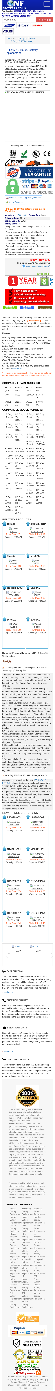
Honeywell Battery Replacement (39, 1262)
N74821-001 (13, 856)
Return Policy (32, 1377)
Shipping (30, 1379)
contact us (17, 368)
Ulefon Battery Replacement (27, 1254)
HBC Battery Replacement (27, 1237)
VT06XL (37, 563)
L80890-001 (37, 825)
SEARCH (45, 20)
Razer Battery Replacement (16, 1254)
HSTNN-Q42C (39, 780)
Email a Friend (15, 198)
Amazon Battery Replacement (27, 1287)
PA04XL (13, 627)
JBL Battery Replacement (27, 1296)
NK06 (7, 395)
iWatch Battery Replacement (39, 1296)
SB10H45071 (27, 11)
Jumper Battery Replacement (16, 1245)
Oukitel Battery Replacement (16, 1228)
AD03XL (43, 13)
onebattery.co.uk (39, 1385)
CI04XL (13, 531)
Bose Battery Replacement (27, 1228)
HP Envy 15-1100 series (19, 500)
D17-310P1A (13, 920)
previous (8, 955)
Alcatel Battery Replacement (39, 1228)
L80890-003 (14, 825)
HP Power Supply (25, 1279)
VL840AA (30, 395)
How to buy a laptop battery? (37, 266)
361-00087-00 (28, 13)
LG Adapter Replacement (39, 1237)
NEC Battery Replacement (39, 1254)
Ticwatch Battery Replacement (16, 1271)
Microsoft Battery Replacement (16, 1262)
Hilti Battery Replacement (39, 1271)
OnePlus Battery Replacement (16, 1287)
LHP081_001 (21, 215)
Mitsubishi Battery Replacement (27, 1262)
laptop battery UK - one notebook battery (14, 5)
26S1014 (17, 11)
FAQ (14, 1379)
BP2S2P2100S (7, 13)
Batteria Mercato (18, 1382)
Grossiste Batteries (36, 1382)
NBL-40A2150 (38, 11)
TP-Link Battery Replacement (27, 1304)
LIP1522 (23, 16)
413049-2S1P (37, 531)
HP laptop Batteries (27, 38)
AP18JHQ (18, 13)
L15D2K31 (15, 16)
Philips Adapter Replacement (16, 1237)
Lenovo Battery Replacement (39, 1287)
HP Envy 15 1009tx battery (22, 41)
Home (9, 38)
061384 (37, 13)
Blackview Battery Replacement (27, 1245)
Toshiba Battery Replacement (39, 1220)
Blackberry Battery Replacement (27, 1211)
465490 (13, 563)
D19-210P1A (37, 920)
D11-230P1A (13, 888)
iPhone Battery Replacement (16, 1211)
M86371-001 (37, 856)
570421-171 (7, 783)
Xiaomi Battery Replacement (27, 1220)
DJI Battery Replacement (16, 1296)
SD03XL (37, 595)
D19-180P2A (37, 888)
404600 (29, 16)
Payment (22, 1379)
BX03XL (37, 627)
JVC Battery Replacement (16, 1304)
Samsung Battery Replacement (39, 1211)
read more (8, 992)
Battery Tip (42, 1379)
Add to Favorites (16, 202)
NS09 (17, 395)
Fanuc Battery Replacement (16, 1279)
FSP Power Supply (37, 1279)
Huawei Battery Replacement (16, 1220)
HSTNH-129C (14, 595)
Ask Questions (34, 198)
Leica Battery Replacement (27, 1271)
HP (20, 224)
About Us (20, 1377)
